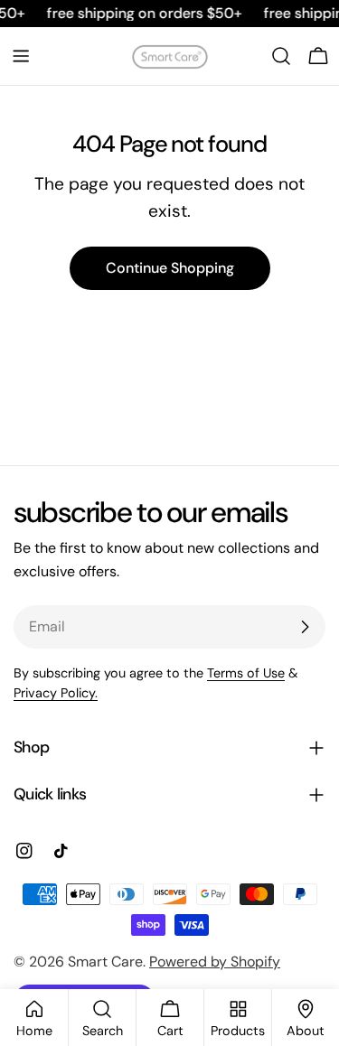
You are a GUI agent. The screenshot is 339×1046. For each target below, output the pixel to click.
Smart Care (105, 961)
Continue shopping (170, 267)
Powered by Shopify (214, 961)
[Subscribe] (305, 627)
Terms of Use (246, 673)
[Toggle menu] (21, 56)
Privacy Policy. (56, 693)
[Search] (281, 56)
